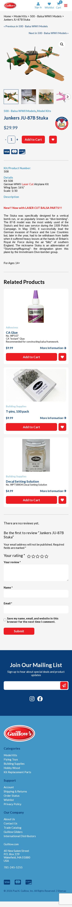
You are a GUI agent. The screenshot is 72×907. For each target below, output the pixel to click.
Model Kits (20, 16)
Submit (64, 685)
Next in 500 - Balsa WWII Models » (48, 33)
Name (8, 587)
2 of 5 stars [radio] (33, 556)
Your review (12, 562)
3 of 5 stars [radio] (38, 556)
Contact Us (10, 823)
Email (8, 603)
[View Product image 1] (11, 96)
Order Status (12, 795)
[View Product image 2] (28, 96)
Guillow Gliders (13, 831)
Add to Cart (33, 139)
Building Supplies (14, 763)
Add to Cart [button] (31, 357)
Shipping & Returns (15, 791)
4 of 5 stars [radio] (42, 556)
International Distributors (20, 836)
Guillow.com (11, 844)
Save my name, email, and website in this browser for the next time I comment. (32, 620)
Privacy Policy (12, 804)
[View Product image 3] (46, 96)
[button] (49, 5)
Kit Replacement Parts (17, 772)
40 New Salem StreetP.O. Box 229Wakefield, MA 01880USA (17, 855)
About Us (9, 819)
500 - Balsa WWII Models (46, 16)
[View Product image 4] (63, 96)
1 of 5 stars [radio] (29, 556)
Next (67, 96)
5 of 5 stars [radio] (46, 556)
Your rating (14, 555)
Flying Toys (11, 759)
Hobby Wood (12, 767)
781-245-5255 (13, 867)
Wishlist (9, 799)
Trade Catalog (12, 827)
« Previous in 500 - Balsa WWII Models (26, 26)
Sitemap (61, 890)
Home (7, 16)
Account (9, 787)
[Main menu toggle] (65, 5)
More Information (51, 348)
